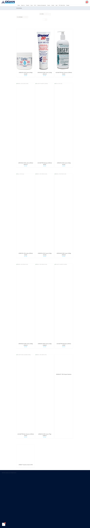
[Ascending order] (50, 14)
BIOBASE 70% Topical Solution (63, 434)
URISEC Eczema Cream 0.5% (26, 524)
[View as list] (46, 20)
